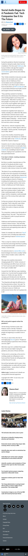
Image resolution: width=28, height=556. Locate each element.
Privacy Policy (6, 525)
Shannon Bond (9, 22)
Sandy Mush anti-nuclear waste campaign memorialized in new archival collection (12, 457)
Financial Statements (7, 537)
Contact (4, 519)
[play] (2, 554)
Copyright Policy (6, 522)
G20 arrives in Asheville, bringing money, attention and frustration (12, 438)
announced (23, 177)
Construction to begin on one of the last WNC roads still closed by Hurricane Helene (13, 492)
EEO (4, 528)
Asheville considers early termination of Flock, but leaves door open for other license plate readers (13, 464)
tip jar (24, 232)
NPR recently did (19, 86)
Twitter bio (18, 138)
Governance (5, 534)
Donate (23, 2)
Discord (12, 339)
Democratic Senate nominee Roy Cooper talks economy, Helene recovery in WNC (13, 444)
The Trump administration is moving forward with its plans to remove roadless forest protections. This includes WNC (12, 485)
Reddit (23, 148)
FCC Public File (6, 531)
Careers (4, 540)
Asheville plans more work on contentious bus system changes (13, 451)
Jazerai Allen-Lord (19, 251)
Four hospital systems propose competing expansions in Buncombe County (12, 472)
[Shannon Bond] (4, 391)
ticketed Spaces (20, 236)
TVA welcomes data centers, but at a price (12, 432)
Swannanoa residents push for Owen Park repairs (12, 478)
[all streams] (26, 554)
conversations (5, 71)
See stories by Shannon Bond (17, 403)
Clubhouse (20, 66)
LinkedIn (3, 150)
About (4, 516)
